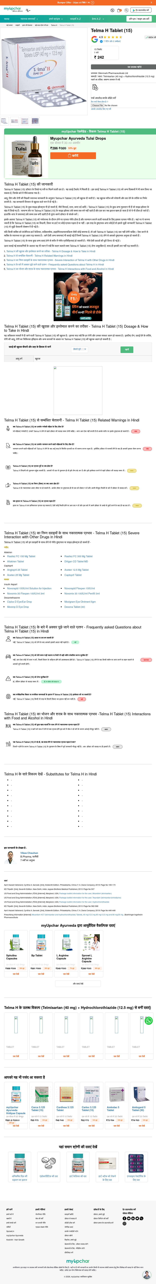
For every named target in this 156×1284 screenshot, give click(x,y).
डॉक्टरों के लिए (99, 1209)
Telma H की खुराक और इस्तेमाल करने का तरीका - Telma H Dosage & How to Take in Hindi (50, 251)
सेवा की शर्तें (39, 1218)
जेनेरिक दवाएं (69, 1227)
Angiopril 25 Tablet (17, 569)
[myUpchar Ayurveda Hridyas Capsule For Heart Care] (16, 1093)
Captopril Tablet (73, 575)
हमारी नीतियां (40, 1209)
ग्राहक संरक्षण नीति (41, 1227)
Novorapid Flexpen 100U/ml (79, 588)
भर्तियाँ (8, 1227)
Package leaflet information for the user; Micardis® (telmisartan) (85, 893)
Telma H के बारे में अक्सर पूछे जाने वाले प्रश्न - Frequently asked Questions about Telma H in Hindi (55, 264)
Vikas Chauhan (29, 853)
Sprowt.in (10, 1231)
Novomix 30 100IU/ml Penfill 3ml (82, 593)
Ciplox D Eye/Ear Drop (19, 601)
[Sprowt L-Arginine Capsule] (91, 941)
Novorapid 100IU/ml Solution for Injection (29, 588)
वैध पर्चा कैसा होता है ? (99, 101)
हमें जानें (9, 1209)
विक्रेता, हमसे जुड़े (70, 1239)
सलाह (6, 18)
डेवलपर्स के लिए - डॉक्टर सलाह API (76, 1244)
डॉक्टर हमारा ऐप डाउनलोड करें (103, 1222)
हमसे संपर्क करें (11, 1222)
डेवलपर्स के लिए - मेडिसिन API (75, 1248)
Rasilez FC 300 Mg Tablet (78, 556)
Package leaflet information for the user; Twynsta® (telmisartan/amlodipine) (90, 897)
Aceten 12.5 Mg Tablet (76, 569)
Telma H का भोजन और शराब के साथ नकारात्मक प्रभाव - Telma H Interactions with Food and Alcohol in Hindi (60, 269)
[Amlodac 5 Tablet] (117, 1093)
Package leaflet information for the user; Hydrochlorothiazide (84, 901)
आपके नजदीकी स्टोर (71, 1231)
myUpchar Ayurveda (14, 1235)
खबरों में (8, 1218)
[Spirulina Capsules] (16, 941)
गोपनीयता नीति (40, 1214)
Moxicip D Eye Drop (18, 607)
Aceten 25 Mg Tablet (18, 575)
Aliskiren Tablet (15, 561)
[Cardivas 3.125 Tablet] (66, 1093)
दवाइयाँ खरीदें (69, 1214)
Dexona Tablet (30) (74, 607)
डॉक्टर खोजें (68, 1235)
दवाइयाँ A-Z (75, 18)
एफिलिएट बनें (69, 1252)
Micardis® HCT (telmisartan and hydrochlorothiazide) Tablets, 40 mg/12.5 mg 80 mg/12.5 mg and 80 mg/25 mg (78, 914)
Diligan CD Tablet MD (76, 561)
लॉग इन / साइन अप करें (139, 18)
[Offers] (112, 10)
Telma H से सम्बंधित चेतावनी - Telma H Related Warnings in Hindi (39, 255)
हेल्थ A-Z (96, 18)
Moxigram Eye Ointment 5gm (80, 601)
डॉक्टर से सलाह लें (70, 1218)
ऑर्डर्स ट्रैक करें (70, 1222)
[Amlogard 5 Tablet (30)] (141, 1093)
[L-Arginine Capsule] (66, 941)
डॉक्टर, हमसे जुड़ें (99, 1214)
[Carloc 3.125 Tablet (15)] (91, 1093)
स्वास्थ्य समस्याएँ (28, 18)
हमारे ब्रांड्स (54, 18)
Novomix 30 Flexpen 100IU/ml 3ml (25, 593)
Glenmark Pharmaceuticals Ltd (113, 73)
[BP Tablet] (41, 941)
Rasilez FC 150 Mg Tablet (21, 556)
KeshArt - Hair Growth (15, 1239)
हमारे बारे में (9, 1214)
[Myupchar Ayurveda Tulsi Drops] (26, 156)
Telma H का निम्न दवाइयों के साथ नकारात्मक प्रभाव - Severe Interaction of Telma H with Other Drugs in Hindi (60, 260)
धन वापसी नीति (40, 1222)
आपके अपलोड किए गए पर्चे (101, 108)
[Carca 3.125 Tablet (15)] (41, 1093)
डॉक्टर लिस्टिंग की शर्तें (101, 1218)
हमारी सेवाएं (69, 1209)
